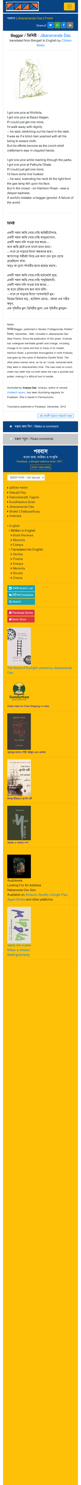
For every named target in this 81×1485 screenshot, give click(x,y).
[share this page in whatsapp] (57, 25)
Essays (18, 545)
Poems (18, 559)
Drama (17, 578)
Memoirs (19, 540)
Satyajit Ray (17, 492)
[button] (40, 426)
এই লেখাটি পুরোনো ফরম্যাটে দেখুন (55, 416)
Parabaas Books (22, 612)
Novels (18, 573)
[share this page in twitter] (51, 25)
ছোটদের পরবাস (18, 488)
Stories (18, 554)
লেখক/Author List (22, 588)
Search (16, 601)
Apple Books (16, 899)
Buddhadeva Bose (22, 502)
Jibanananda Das (21, 507)
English (14, 526)
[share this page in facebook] (63, 25)
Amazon (31, 895)
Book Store (19, 619)
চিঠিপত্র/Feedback (22, 595)
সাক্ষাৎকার (15, 516)
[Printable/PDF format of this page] (70, 25)
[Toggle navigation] (69, 6)
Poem (49, 18)
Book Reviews (23, 535)
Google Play (58, 895)
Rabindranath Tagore (24, 497)
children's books (16, 392)
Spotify (43, 895)
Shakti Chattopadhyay (24, 511)
